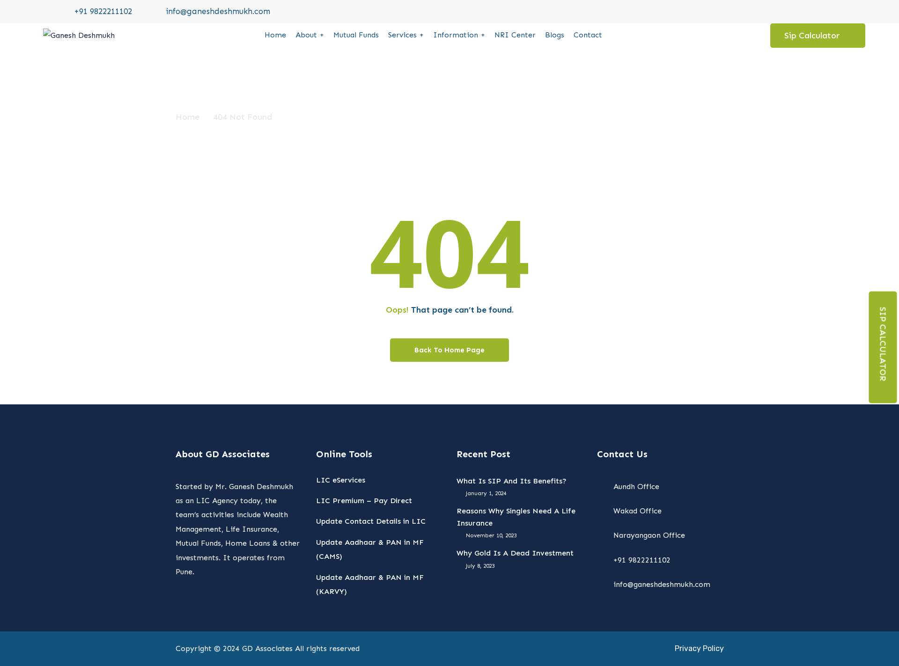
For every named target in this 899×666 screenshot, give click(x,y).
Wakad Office (637, 510)
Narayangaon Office (649, 535)
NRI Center (515, 34)
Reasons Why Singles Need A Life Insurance (516, 516)
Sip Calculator (883, 344)
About (306, 34)
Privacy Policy (699, 648)
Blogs (554, 34)
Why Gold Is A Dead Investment (515, 553)
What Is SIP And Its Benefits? (512, 480)
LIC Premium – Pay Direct (364, 500)
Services (402, 34)
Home (275, 34)
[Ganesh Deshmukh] (79, 35)
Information (455, 34)
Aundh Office (636, 486)
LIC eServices (340, 480)
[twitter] (777, 11)
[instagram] (815, 11)
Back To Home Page (449, 350)
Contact (588, 34)
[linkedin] (834, 11)
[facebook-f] (796, 11)
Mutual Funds (356, 34)
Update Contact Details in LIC (371, 521)
